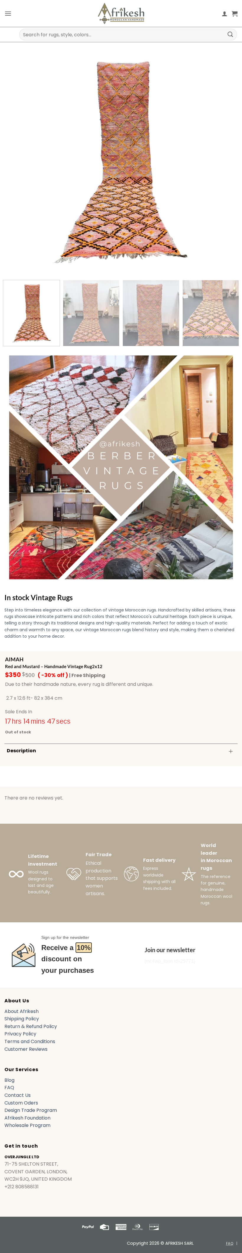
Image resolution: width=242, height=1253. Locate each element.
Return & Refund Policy (30, 1026)
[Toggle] (230, 751)
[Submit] (230, 34)
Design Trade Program (30, 1110)
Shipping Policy (21, 1018)
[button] (8, 13)
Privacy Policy (20, 1033)
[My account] (225, 13)
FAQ (9, 1087)
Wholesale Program (27, 1125)
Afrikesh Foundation (27, 1118)
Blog (9, 1080)
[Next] (225, 159)
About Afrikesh (21, 1011)
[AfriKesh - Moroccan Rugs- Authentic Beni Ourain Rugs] (121, 13)
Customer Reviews (26, 1049)
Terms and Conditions (29, 1041)
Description (21, 750)
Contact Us (17, 1095)
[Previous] (16, 159)
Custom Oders (21, 1102)
